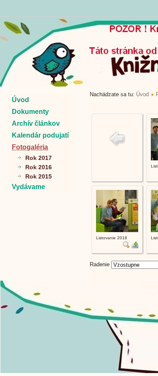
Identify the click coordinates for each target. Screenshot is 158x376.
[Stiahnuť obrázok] (134, 246)
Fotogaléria (30, 147)
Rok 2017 (38, 157)
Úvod (20, 99)
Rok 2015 (38, 176)
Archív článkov (36, 123)
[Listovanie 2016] (117, 230)
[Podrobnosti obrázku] (126, 246)
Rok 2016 (38, 167)
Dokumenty (30, 111)
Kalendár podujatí (40, 135)
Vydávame (28, 186)
